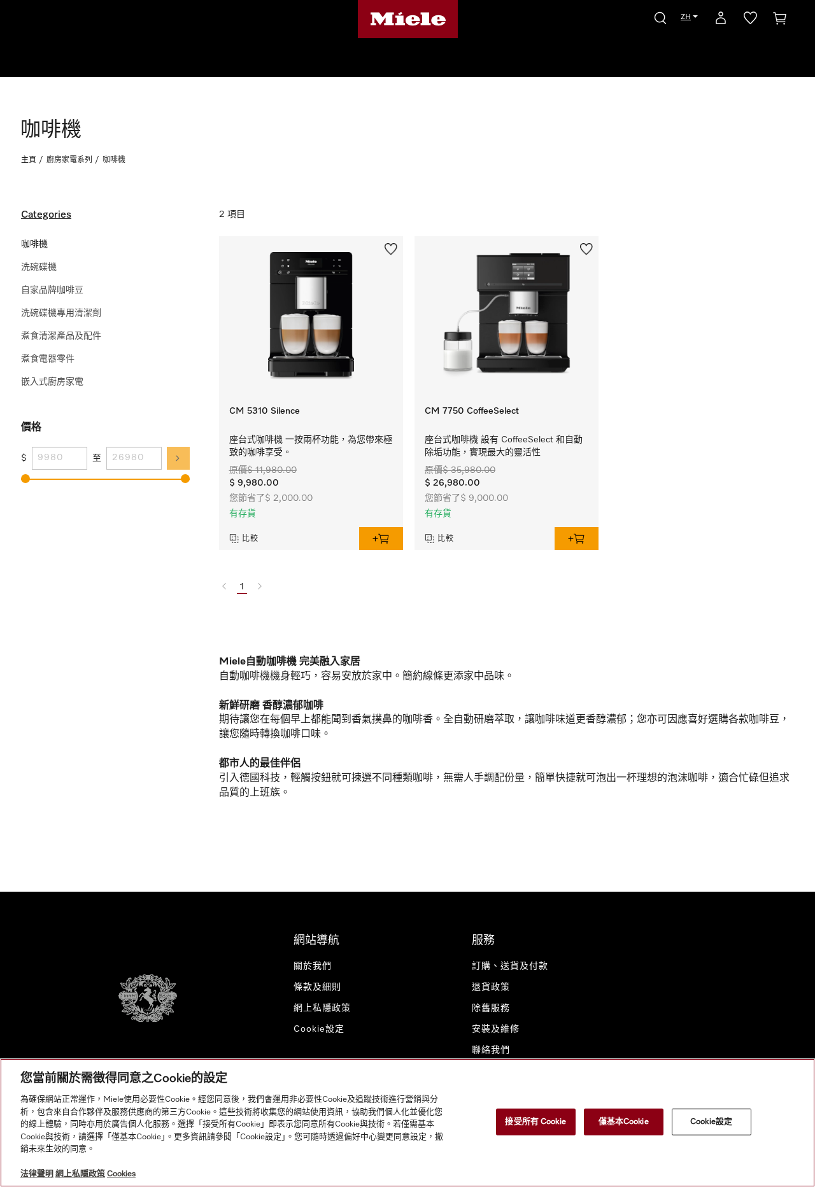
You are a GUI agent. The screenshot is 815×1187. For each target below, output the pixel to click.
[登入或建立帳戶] (720, 20)
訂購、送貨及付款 (510, 966)
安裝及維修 (496, 1029)
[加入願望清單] (391, 247)
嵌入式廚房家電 (52, 381)
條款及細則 (317, 987)
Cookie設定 (711, 1122)
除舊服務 (491, 1008)
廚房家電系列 (69, 160)
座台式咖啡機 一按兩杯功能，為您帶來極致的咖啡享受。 (310, 446)
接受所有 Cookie (535, 1122)
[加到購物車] (381, 538)
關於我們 (313, 966)
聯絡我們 (491, 1050)
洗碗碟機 (39, 267)
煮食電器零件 (47, 359)
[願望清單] (750, 20)
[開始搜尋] (660, 16)
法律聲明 (36, 1174)
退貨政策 (491, 987)
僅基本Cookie (624, 1122)
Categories (46, 215)
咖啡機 (34, 244)
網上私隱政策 (322, 1008)
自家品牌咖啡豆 (52, 290)
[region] (407, 1122)
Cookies (121, 1174)
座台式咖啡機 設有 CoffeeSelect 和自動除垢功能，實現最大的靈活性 (504, 446)
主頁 (28, 160)
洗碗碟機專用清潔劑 (61, 313)
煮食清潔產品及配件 (61, 336)
